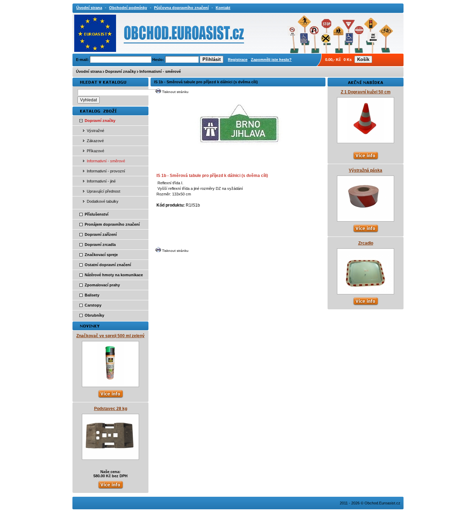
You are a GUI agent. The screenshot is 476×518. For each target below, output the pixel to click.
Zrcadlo (365, 243)
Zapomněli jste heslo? (271, 59)
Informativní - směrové (160, 71)
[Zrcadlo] (365, 290)
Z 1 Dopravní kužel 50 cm (366, 92)
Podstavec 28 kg (110, 408)
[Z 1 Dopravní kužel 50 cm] (365, 139)
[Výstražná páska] (365, 218)
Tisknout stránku (175, 92)
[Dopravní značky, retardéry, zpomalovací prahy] (138, 32)
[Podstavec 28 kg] (110, 456)
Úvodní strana (89, 71)
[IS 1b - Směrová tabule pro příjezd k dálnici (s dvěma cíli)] (239, 162)
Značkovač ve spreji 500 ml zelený (110, 335)
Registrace (237, 59)
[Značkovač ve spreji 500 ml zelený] (110, 383)
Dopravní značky (120, 71)
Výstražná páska (365, 170)
